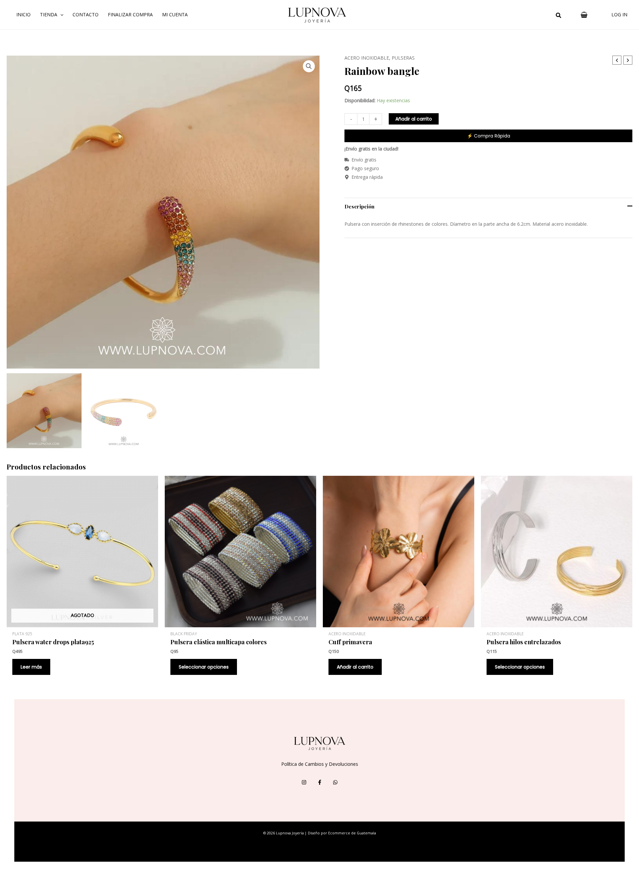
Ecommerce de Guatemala (352, 833)
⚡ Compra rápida (488, 136)
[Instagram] (304, 782)
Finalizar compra (130, 14)
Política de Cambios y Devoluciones (319, 764)
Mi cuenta (175, 14)
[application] (60, 14)
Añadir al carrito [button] (355, 667)
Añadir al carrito (413, 119)
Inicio (23, 14)
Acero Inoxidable (366, 58)
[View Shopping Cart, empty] (584, 15)
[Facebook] (319, 782)
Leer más (31, 667)
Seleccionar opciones (204, 667)
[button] (559, 16)
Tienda (48, 14)
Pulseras (403, 58)
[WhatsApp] (335, 782)
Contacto (86, 14)
